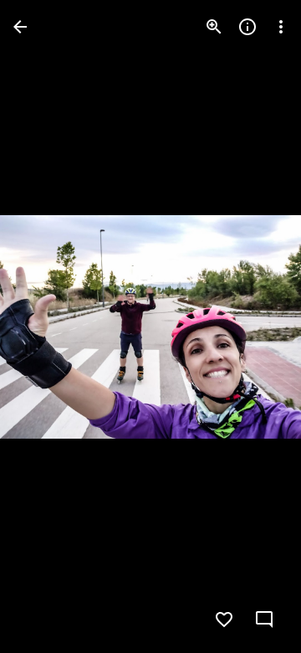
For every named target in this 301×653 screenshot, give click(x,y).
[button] (46, 326)
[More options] (281, 27)
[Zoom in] (214, 27)
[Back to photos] (20, 27)
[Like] (224, 619)
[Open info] (247, 27)
